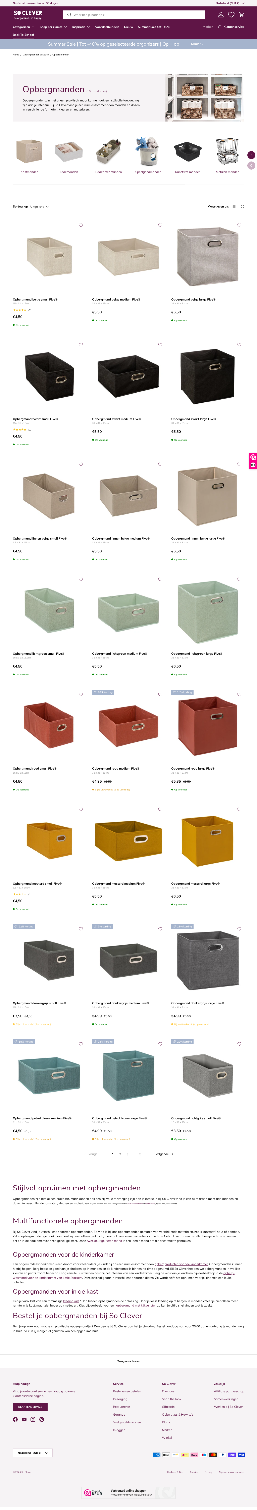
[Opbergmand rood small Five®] (49, 726)
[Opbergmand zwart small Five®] (49, 376)
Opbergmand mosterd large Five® (195, 883)
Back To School (23, 35)
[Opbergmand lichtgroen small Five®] (49, 611)
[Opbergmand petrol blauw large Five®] (128, 1075)
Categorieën (21, 27)
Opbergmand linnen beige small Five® (40, 538)
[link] (90, 1154)
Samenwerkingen (226, 1399)
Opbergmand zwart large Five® (193, 419)
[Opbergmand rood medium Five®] (128, 726)
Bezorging (120, 1399)
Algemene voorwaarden (231, 1472)
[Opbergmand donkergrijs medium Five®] (128, 960)
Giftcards (168, 1407)
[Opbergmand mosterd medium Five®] (128, 841)
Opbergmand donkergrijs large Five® (197, 1003)
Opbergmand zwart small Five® (35, 419)
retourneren (24, 3)
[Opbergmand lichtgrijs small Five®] (207, 1075)
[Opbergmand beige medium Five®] (128, 256)
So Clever (26, 1472)
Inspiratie (78, 27)
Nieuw (128, 27)
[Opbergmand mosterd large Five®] (207, 841)
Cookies (194, 1472)
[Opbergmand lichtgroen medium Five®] (128, 611)
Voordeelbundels (107, 27)
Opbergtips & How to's (177, 1414)
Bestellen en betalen (127, 1391)
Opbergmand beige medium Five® (116, 299)
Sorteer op (20, 206)
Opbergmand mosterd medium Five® (118, 883)
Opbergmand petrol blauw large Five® (119, 1118)
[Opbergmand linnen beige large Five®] (207, 495)
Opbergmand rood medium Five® (115, 768)
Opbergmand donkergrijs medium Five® (120, 1003)
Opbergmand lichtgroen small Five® (38, 653)
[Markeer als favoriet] (81, 225)
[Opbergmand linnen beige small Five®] (49, 495)
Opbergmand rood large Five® (192, 768)
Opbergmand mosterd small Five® (37, 883)
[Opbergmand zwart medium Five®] (128, 376)
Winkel (167, 1438)
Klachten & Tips (175, 1472)
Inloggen (119, 1430)
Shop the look (171, 1399)
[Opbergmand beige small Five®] (49, 256)
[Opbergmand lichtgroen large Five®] (207, 611)
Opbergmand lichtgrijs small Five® (196, 1118)
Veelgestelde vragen (127, 1422)
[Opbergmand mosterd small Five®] (49, 841)
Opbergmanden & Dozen (36, 55)
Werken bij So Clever (228, 1407)
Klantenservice (30, 1406)
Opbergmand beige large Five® (193, 299)
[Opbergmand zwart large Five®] (207, 376)
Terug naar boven (128, 1361)
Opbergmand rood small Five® (34, 768)
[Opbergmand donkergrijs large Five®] (207, 960)
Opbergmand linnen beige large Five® (198, 538)
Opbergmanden (60, 55)
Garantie (119, 1414)
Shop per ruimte (51, 27)
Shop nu (197, 43)
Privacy (208, 1472)
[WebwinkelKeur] (128, 1493)
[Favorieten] (231, 14)
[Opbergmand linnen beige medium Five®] (128, 495)
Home (16, 55)
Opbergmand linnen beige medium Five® (121, 538)
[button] (241, 14)
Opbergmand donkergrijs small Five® (39, 1003)
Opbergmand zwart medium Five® (116, 419)
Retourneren (121, 1407)
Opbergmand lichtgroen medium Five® (119, 653)
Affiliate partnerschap (229, 1391)
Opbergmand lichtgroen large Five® (196, 653)
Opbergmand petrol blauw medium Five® (42, 1118)
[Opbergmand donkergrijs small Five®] (49, 960)
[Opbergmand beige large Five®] (207, 256)
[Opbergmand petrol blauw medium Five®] (49, 1075)
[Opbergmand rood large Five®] (207, 726)
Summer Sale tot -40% (154, 27)
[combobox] (134, 14)
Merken (208, 27)
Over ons (168, 1391)
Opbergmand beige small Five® (35, 299)
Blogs (166, 1422)
